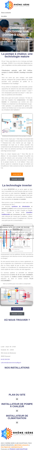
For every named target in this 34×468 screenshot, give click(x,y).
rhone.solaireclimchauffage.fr (13, 237)
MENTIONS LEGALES (21, 445)
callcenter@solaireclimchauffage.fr (11, 362)
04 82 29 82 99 (5, 359)
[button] (17, 399)
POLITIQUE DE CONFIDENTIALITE (12, 447)
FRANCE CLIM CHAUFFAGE (18, 449)
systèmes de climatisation (21, 206)
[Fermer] (1, 241)
